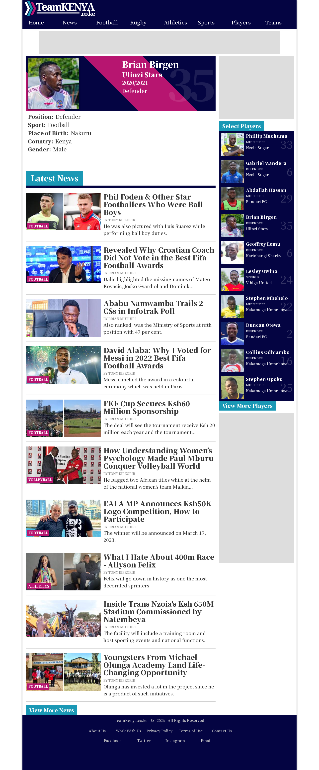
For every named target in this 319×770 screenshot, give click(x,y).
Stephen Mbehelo (267, 298)
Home (36, 22)
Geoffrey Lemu (263, 244)
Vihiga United (259, 282)
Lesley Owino (261, 271)
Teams (273, 22)
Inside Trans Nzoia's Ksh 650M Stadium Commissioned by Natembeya (158, 611)
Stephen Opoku (264, 379)
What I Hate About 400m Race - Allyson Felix (158, 560)
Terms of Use (191, 730)
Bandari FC (256, 201)
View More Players (247, 405)
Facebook (113, 740)
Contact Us (222, 730)
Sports (206, 22)
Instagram (175, 740)
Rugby (138, 22)
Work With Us (128, 730)
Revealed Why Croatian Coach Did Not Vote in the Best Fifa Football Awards (158, 257)
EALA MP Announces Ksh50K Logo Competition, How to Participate (157, 511)
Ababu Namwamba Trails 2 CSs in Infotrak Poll (153, 307)
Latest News (55, 178)
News (70, 22)
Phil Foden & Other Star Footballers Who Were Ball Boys (153, 204)
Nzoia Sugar (257, 147)
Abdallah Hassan (266, 190)
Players (241, 22)
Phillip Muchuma (266, 136)
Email (206, 740)
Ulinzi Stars (142, 74)
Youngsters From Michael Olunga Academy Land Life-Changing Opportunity (154, 664)
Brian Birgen (261, 217)
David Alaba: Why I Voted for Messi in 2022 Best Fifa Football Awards (157, 357)
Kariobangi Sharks (263, 255)
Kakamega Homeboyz (266, 309)
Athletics (175, 22)
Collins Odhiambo (268, 352)
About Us (97, 730)
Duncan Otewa (263, 325)
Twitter (144, 740)
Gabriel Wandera (266, 163)
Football (107, 22)
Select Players (241, 126)
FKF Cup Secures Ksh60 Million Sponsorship (146, 407)
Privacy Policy (159, 730)
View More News (51, 710)
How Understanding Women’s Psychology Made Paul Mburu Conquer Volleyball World (158, 458)
